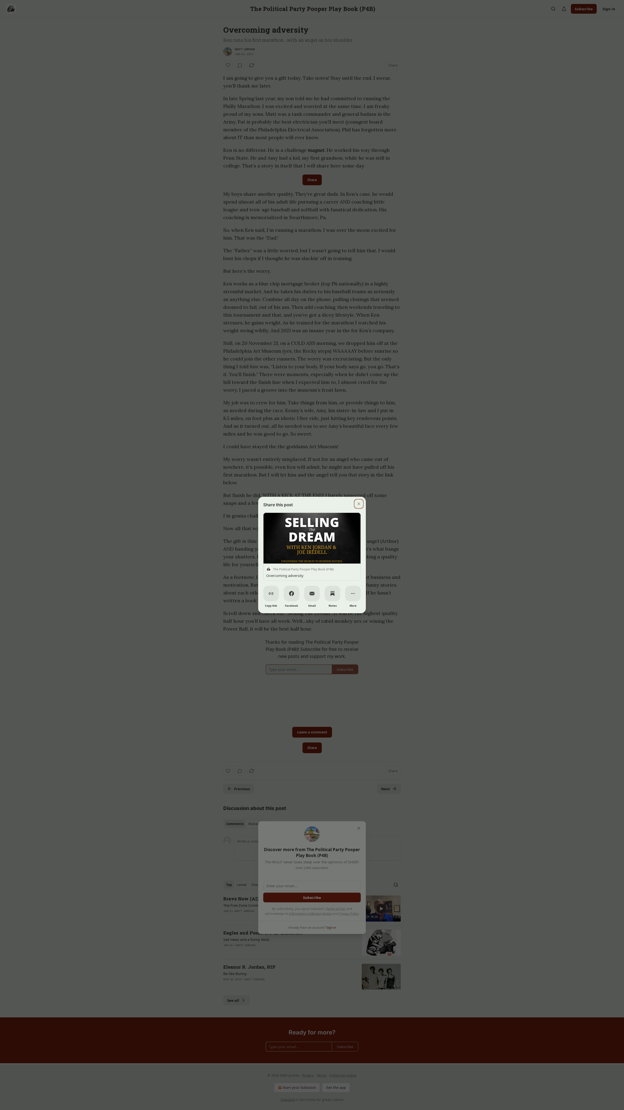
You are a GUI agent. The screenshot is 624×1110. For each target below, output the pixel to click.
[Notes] (332, 593)
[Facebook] (291, 593)
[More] (353, 593)
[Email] (312, 593)
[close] (359, 504)
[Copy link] (271, 593)
